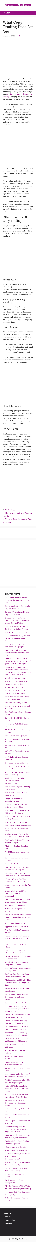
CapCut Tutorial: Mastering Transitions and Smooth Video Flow (17, 652)
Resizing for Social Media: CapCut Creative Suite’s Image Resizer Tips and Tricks (17, 620)
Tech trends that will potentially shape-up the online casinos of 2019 (17, 600)
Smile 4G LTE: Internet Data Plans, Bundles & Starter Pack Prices (16, 1088)
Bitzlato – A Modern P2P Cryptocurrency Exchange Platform (15, 1103)
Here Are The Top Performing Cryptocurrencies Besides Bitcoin (16, 997)
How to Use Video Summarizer (17, 632)
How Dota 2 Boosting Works (16, 703)
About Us (7, 1213)
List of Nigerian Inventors (15, 678)
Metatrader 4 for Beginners (15, 905)
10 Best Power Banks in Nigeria (17, 1150)
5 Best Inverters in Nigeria (15, 1147)
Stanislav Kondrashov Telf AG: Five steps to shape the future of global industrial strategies (17, 661)
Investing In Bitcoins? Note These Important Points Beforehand (15, 893)
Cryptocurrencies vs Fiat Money (17, 763)
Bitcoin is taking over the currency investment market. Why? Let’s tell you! (16, 1129)
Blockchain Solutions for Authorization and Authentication (14, 780)
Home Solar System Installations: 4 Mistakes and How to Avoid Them (18, 828)
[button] (31, 13)
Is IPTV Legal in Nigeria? (15, 687)
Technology (10, 510)
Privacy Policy (9, 1220)
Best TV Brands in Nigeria (15, 923)
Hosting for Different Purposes (17, 822)
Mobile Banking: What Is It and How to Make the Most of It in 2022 (17, 938)
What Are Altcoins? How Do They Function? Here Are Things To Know (18, 982)
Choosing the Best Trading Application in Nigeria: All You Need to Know (17, 1008)
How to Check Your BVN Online (17, 1003)
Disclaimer (8, 1223)
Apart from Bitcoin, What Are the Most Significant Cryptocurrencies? (18, 1156)
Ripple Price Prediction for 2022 (17, 926)
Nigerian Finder (18, 5)
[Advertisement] (18, 59)
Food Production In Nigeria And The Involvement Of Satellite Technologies (17, 638)
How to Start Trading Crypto (16, 736)
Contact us (8, 1217)
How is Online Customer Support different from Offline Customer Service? (18, 917)
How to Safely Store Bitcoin (16, 864)
